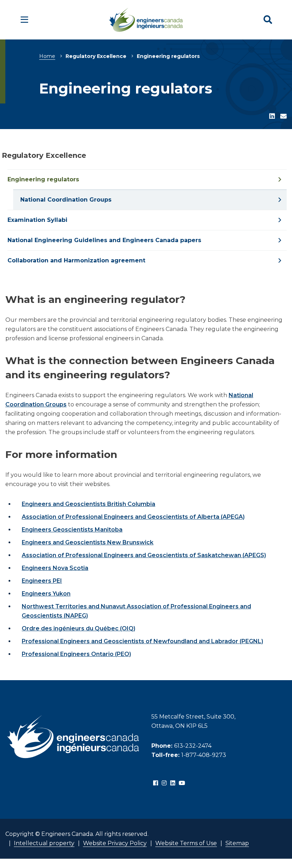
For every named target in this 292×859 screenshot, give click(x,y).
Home (47, 56)
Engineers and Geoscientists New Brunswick (87, 542)
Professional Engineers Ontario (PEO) (76, 654)
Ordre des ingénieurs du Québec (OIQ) (78, 628)
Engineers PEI (42, 580)
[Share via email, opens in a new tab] (283, 116)
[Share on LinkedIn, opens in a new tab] (272, 116)
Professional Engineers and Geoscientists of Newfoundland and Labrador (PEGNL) (142, 641)
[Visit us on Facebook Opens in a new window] (155, 783)
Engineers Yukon (46, 593)
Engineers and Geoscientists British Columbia (88, 504)
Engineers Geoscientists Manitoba (72, 529)
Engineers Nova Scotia (55, 568)
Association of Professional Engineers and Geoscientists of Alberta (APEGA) (133, 516)
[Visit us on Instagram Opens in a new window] (164, 783)
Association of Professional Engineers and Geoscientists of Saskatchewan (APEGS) (144, 555)
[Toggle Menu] (24, 20)
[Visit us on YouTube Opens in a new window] (182, 783)
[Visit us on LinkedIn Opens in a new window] (172, 783)
